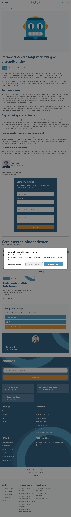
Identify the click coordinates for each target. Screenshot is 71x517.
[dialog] (35, 258)
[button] (15, 264)
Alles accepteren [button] (53, 264)
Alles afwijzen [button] (34, 264)
